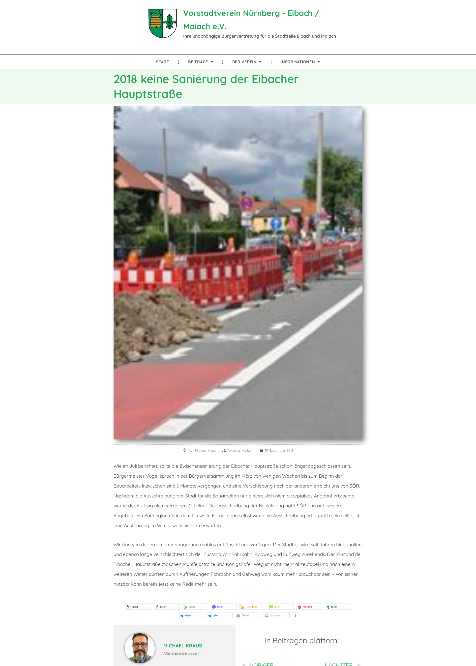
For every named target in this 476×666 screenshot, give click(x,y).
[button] (138, 607)
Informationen (298, 61)
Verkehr (248, 450)
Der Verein (244, 61)
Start (162, 61)
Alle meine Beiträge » (181, 653)
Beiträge (198, 61)
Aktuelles (234, 450)
